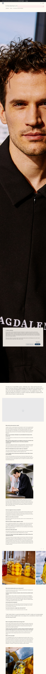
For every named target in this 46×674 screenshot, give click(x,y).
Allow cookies (37, 344)
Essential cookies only (29, 344)
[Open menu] (43, 3)
